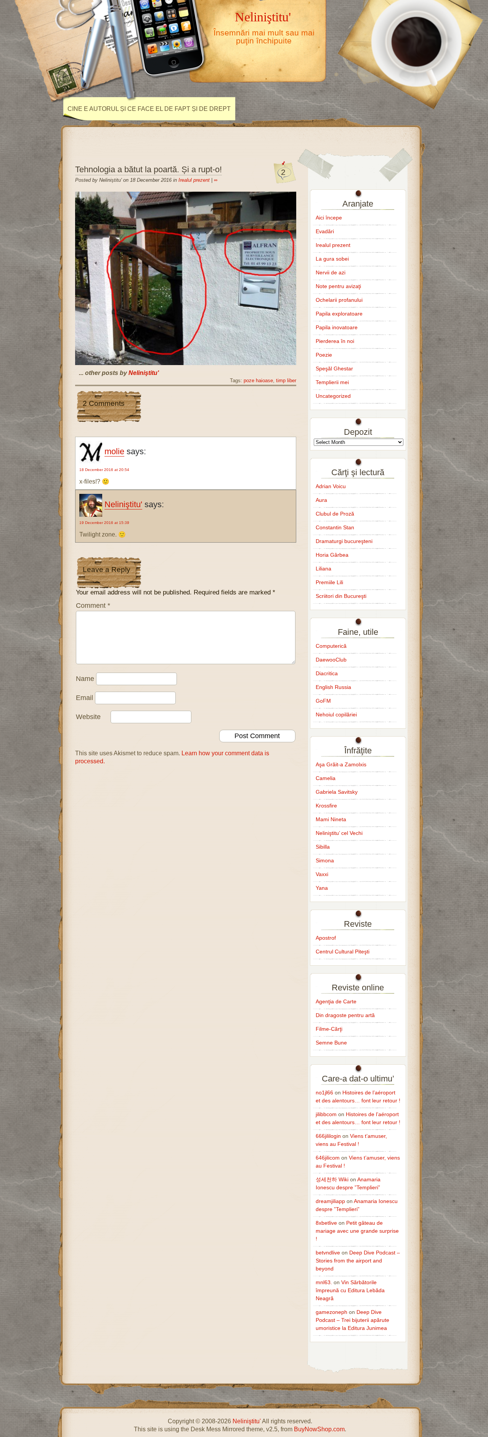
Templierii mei (332, 382)
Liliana (323, 569)
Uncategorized (333, 396)
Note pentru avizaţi (338, 286)
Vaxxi (322, 874)
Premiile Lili (329, 582)
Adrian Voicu (331, 486)
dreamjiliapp (330, 1201)
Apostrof (326, 938)
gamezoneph (331, 1312)
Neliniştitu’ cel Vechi (339, 833)
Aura (321, 500)
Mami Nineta (331, 819)
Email (84, 698)
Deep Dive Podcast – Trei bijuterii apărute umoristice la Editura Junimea (352, 1320)
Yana (322, 888)
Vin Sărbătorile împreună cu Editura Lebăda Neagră (350, 1290)
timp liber (286, 380)
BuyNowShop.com (319, 1429)
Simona (325, 860)
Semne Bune (331, 1043)
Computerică (331, 646)
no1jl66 (324, 1092)
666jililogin (328, 1136)
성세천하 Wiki (332, 1179)
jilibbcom (326, 1114)
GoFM (323, 701)
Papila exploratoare (339, 314)
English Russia (333, 687)
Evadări (325, 231)
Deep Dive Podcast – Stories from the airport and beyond (358, 1261)
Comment (93, 605)
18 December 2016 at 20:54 (104, 470)
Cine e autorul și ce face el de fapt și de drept (149, 109)
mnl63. (324, 1282)
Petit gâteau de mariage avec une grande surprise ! (357, 1231)
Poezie (324, 355)
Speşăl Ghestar (334, 368)
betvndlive (328, 1253)
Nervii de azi (330, 272)
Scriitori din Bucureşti (341, 596)
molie (114, 451)
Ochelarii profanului (339, 300)
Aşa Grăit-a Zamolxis (341, 764)
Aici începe (329, 218)
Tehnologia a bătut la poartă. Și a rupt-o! (148, 169)
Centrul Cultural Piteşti (342, 951)
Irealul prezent (194, 180)
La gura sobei (332, 259)
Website (88, 717)
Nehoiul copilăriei (336, 714)
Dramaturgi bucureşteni (344, 541)
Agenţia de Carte (336, 1001)
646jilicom (328, 1158)
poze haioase (258, 380)
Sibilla (323, 847)
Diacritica (327, 673)
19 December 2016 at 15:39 (104, 523)
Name (85, 678)
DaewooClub (331, 660)
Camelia (326, 778)
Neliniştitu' (263, 17)
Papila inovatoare (337, 327)
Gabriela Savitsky (337, 792)
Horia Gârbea (332, 555)
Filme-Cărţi (329, 1029)
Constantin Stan (335, 527)
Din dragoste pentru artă (345, 1015)
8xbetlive (326, 1223)
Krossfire (326, 806)
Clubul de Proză (335, 514)
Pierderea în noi (335, 341)
